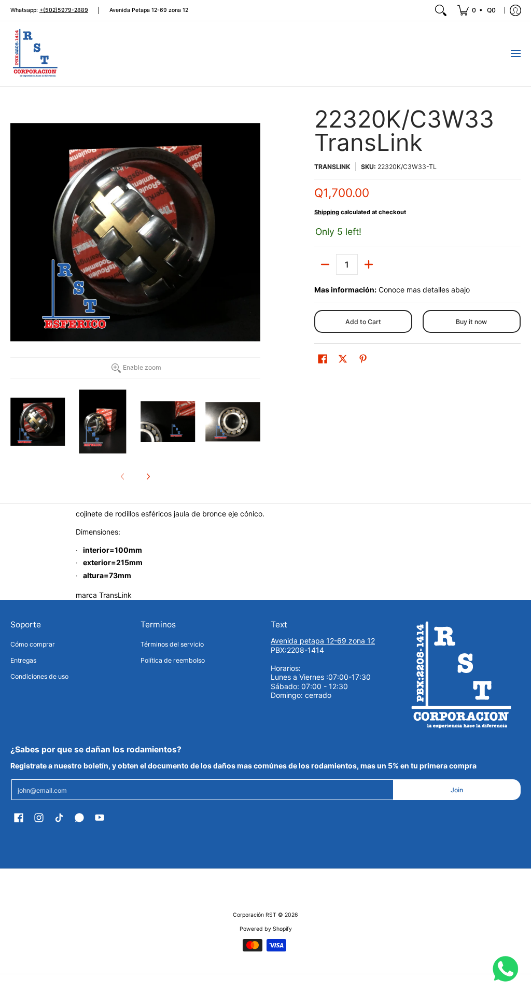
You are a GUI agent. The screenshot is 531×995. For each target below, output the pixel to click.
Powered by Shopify (266, 929)
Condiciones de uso (39, 676)
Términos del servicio (172, 644)
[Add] (369, 264)
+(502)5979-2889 (63, 10)
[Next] (147, 476)
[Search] (441, 10)
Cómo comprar (32, 644)
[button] (322, 358)
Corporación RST (254, 915)
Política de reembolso (173, 660)
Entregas (23, 660)
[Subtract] (325, 264)
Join (457, 790)
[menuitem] (477, 10)
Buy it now (471, 322)
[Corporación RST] (36, 53)
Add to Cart (363, 322)
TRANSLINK (332, 167)
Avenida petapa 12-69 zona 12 (323, 640)
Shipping (326, 212)
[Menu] (515, 53)
